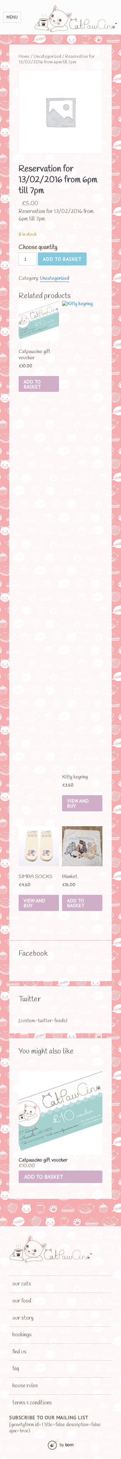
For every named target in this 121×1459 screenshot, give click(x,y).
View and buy (78, 803)
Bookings (22, 1335)
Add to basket (62, 259)
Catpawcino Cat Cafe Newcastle (76, 18)
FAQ (15, 1368)
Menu (12, 17)
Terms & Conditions (32, 1403)
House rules (25, 1385)
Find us (19, 1352)
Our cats (21, 1284)
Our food (21, 1301)
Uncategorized (47, 56)
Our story (23, 1318)
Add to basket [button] (43, 1176)
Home (24, 56)
